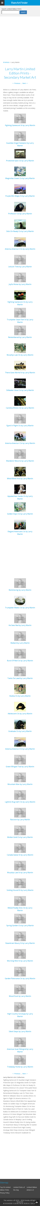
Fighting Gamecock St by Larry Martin (20, 125)
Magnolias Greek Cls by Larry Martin (20, 178)
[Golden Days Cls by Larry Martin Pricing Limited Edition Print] (20, 507)
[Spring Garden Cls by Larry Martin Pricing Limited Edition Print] (20, 918)
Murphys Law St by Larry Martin (20, 872)
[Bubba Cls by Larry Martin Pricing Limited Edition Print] (20, 689)
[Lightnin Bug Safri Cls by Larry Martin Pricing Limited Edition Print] (20, 795)
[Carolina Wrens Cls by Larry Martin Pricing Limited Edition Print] (20, 401)
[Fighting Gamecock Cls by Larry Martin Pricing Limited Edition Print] (20, 295)
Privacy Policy (4, 1193)
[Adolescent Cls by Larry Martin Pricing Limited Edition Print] (20, 706)
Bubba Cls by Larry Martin (20, 696)
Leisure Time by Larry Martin (20, 266)
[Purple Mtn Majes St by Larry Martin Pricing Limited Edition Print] (20, 189)
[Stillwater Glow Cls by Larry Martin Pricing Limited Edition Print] (20, 383)
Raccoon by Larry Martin (20, 819)
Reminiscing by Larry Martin (20, 590)
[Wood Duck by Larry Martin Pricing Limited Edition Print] (20, 989)
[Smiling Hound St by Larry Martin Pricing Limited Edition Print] (20, 883)
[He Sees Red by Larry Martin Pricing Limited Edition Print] (20, 618)
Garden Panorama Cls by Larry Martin (20, 978)
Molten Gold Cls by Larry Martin (20, 837)
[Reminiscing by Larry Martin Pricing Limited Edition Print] (20, 583)
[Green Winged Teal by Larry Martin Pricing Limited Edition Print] (20, 759)
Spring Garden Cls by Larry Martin (20, 925)
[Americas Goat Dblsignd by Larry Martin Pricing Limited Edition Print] (20, 1042)
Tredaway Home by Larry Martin (20, 1067)
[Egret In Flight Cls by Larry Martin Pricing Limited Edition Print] (20, 418)
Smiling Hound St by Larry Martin (20, 890)
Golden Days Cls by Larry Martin (20, 514)
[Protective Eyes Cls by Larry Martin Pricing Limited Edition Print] (20, 153)
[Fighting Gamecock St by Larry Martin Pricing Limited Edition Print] (20, 118)
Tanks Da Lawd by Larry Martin (20, 678)
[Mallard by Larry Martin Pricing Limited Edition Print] (20, 636)
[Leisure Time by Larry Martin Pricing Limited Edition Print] (20, 259)
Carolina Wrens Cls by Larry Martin (20, 408)
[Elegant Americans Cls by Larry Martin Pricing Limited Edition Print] (20, 524)
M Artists (6, 62)
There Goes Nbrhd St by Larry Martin (20, 372)
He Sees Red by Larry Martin (20, 625)
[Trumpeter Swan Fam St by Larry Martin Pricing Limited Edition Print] (20, 312)
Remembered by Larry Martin (20, 337)
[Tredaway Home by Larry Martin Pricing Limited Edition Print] (20, 1060)
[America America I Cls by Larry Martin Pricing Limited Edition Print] (20, 436)
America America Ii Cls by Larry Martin (20, 249)
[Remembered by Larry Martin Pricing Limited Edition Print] (20, 330)
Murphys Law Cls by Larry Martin (20, 355)
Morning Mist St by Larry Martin (20, 961)
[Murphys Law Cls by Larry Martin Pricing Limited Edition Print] (20, 348)
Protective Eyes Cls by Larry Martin (20, 160)
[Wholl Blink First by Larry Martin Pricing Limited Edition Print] (20, 471)
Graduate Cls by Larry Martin (20, 731)
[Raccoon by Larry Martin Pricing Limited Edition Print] (20, 812)
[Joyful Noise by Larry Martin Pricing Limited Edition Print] (20, 277)
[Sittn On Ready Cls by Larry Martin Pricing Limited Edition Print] (20, 224)
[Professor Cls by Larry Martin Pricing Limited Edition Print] (20, 206)
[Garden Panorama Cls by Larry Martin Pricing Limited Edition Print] (20, 971)
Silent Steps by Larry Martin (20, 1031)
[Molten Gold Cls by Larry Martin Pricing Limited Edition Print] (20, 830)
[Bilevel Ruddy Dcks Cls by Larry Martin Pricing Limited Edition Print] (20, 901)
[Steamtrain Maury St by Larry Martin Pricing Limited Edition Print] (20, 936)
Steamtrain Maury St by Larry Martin (20, 943)
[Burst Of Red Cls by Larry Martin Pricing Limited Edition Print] (20, 653)
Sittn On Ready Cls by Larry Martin (20, 231)
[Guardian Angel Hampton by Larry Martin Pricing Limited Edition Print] (20, 136)
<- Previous (16, 83)
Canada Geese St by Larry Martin (20, 855)
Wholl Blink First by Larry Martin (20, 478)
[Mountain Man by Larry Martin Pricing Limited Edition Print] (20, 777)
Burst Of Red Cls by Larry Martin (20, 660)
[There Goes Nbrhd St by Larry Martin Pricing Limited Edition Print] (20, 365)
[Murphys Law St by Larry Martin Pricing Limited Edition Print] (20, 865)
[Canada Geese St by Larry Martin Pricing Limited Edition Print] (20, 848)
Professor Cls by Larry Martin (20, 213)
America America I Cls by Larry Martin (20, 443)
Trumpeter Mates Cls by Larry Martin (20, 607)
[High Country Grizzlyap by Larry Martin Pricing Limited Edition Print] (20, 1007)
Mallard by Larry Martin (20, 643)
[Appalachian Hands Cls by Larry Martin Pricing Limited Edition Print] (20, 489)
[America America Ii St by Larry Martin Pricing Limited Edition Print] (20, 742)
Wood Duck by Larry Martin (20, 996)
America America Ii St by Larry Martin (20, 749)
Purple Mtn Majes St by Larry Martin (20, 196)
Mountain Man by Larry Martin (20, 784)
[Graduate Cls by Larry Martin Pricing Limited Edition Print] (20, 724)
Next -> (25, 83)
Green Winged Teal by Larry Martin (20, 766)
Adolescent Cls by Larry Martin (20, 713)
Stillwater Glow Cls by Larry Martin (20, 390)
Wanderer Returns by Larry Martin (20, 461)
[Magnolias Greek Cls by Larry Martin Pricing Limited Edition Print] (20, 171)
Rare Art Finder (19, 2)
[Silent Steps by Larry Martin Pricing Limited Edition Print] (20, 1024)
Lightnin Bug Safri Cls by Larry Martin (20, 802)
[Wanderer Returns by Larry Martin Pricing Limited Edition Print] (20, 454)
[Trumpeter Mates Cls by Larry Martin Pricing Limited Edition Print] (20, 600)
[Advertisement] (20, 41)
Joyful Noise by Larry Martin (20, 284)
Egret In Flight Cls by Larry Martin (20, 425)
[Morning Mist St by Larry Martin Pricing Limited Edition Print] (20, 954)
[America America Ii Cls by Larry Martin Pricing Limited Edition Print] (20, 242)
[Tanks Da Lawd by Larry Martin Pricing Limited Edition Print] (20, 671)
